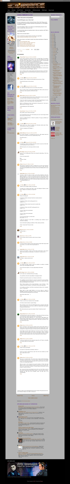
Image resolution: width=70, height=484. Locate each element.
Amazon (9, 51)
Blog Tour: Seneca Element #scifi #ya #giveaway (30, 446)
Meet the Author (28, 10)
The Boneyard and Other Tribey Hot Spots (27, 46)
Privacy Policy (30, 11)
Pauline (21, 164)
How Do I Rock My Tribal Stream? (26, 43)
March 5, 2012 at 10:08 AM (29, 272)
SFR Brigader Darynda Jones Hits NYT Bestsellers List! (57, 87)
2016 (53, 41)
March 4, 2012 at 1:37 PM (26, 235)
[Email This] (34, 49)
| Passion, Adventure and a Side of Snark (26, 427)
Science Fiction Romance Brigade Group (10, 99)
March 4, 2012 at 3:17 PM (29, 249)
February (54, 62)
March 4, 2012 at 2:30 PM (27, 242)
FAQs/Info (13, 10)
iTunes (13, 52)
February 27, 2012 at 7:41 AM (28, 164)
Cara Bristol (20, 432)
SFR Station (20, 422)
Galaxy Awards (51, 10)
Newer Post (20, 395)
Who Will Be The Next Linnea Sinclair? (56, 70)
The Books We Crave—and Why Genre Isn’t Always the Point (28, 412)
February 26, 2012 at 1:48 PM (30, 95)
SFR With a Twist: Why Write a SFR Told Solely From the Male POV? (59, 134)
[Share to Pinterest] (38, 49)
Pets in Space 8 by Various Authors (11, 124)
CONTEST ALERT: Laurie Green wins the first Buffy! (58, 122)
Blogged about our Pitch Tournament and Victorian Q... (58, 83)
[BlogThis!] (35, 49)
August (54, 54)
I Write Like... (53, 138)
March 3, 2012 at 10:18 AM (29, 173)
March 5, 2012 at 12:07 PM (30, 313)
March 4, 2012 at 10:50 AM (28, 229)
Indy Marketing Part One (55, 107)
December (55, 48)
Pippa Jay (22, 229)
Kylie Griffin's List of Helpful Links (56, 114)
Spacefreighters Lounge (22, 416)
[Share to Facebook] (37, 49)
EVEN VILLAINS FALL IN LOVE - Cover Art (57, 91)
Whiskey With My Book (10, 119)
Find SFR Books (20, 10)
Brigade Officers (23, 11)
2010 (53, 100)
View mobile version (33, 398)
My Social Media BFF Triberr (25, 41)
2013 (53, 45)
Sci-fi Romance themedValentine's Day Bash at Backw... (57, 78)
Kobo (11, 52)
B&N (9, 52)
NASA (34, 481)
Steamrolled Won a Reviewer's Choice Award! (58, 81)
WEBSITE (11, 47)
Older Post (45, 395)
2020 (53, 35)
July (54, 55)
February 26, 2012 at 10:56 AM (31, 77)
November (55, 49)
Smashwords (13, 51)
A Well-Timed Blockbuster (22, 417)
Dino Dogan (22, 151)
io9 (7, 131)
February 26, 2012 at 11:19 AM (31, 86)
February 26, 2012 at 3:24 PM (31, 123)
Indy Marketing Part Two (55, 108)
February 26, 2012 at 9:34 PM (30, 151)
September (55, 52)
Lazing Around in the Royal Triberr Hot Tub (27, 45)
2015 (53, 42)
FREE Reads (44, 10)
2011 (53, 98)
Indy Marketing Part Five (55, 112)
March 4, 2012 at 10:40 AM (30, 194)
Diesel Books (11, 53)
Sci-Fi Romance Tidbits (57, 95)
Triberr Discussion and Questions (56, 64)
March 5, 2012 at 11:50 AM (30, 299)
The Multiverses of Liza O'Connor (24, 438)
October (54, 51)
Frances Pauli (22, 313)
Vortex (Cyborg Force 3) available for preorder (25, 433)
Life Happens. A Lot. (22, 411)
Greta (21, 235)
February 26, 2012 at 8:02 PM (31, 142)
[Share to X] (36, 49)
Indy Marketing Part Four (55, 111)
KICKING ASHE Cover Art (57, 89)
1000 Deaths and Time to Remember (24, 428)
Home (9, 10)
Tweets (17, 11)
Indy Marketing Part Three (55, 110)
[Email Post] (32, 49)
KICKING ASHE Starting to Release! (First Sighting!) (57, 75)
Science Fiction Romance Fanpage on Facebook (57, 93)
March (54, 61)
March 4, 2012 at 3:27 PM (29, 256)
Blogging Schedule (10, 11)
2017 (53, 39)
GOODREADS (11, 48)
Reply (21, 74)
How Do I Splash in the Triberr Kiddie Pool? (27, 42)
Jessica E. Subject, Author (23, 452)
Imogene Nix (22, 256)
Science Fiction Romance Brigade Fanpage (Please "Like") (10, 102)
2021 (53, 34)
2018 (53, 38)
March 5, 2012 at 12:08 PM (27, 338)
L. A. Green (22, 77)
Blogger (41, 481)
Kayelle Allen (22, 173)
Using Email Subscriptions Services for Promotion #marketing (57, 129)
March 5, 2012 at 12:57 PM (27, 357)
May (54, 58)
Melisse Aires (22, 95)
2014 (53, 44)
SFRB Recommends (36, 10)
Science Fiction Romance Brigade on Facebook (57, 73)
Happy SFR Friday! (56, 66)
